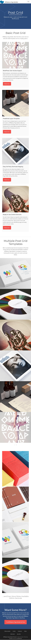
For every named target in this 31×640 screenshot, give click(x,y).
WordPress (19, 638)
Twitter (25, 631)
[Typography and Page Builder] (15, 273)
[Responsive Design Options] (15, 539)
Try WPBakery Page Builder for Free (15, 622)
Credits (14, 631)
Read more (7, 83)
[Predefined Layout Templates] (15, 103)
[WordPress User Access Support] (15, 55)
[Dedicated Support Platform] (15, 365)
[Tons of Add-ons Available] (15, 427)
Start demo (12, 634)
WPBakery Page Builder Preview (9, 636)
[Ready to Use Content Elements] (15, 199)
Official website (7, 631)
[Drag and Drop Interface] (15, 304)
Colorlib (10, 638)
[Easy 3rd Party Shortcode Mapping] (15, 151)
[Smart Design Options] (15, 396)
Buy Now (19, 634)
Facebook (20, 631)
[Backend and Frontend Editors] (15, 335)
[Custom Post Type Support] (15, 575)
